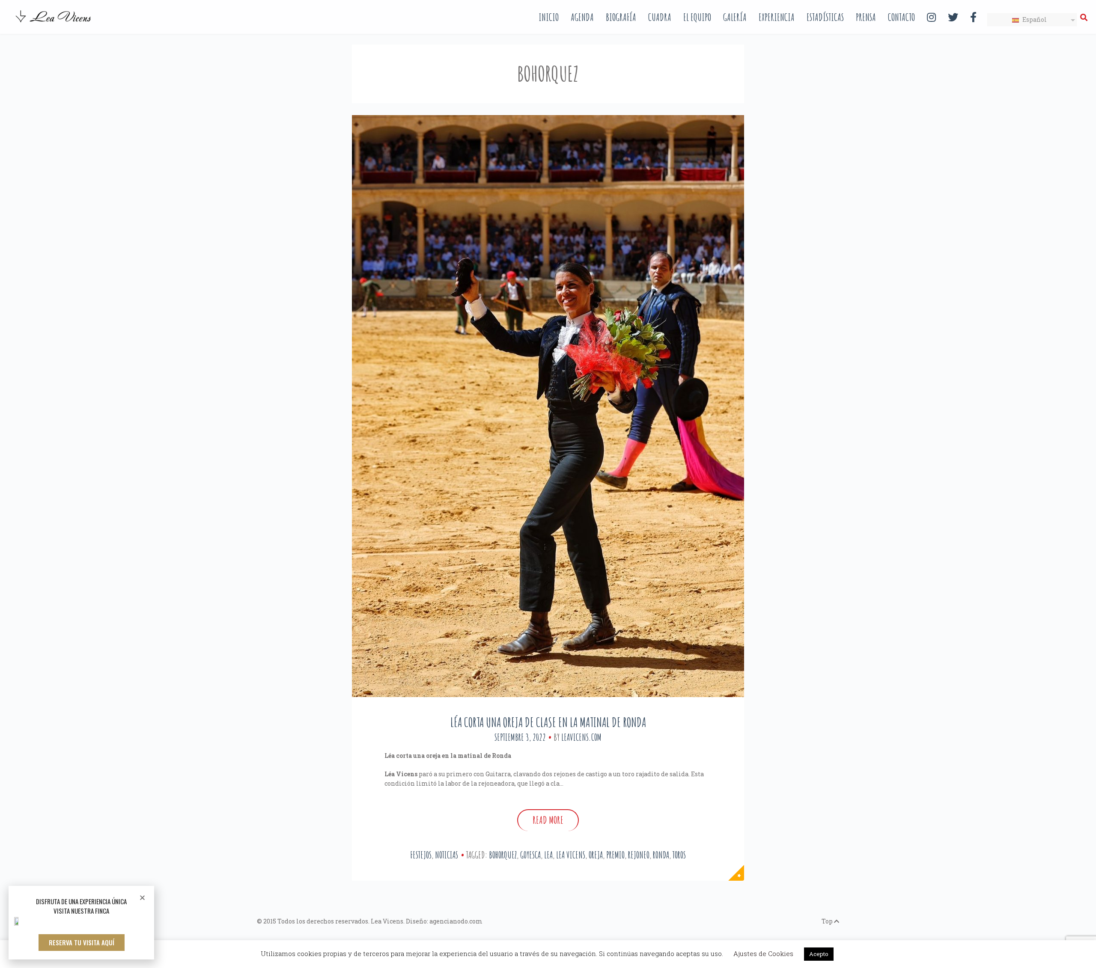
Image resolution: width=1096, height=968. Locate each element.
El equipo (697, 17)
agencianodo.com (455, 921)
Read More (548, 820)
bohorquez (503, 855)
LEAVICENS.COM (581, 737)
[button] (82, 942)
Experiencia (777, 17)
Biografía (621, 17)
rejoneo (638, 855)
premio (615, 855)
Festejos (421, 855)
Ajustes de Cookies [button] (763, 953)
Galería (735, 17)
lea (548, 855)
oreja (596, 855)
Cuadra (659, 17)
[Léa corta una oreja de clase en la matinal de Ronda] (548, 406)
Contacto (901, 17)
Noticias (446, 855)
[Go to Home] (54, 23)
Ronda (661, 855)
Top (828, 921)
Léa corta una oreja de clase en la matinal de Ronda (548, 722)
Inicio (549, 17)
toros (679, 855)
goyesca (530, 855)
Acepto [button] (818, 954)
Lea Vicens (570, 855)
